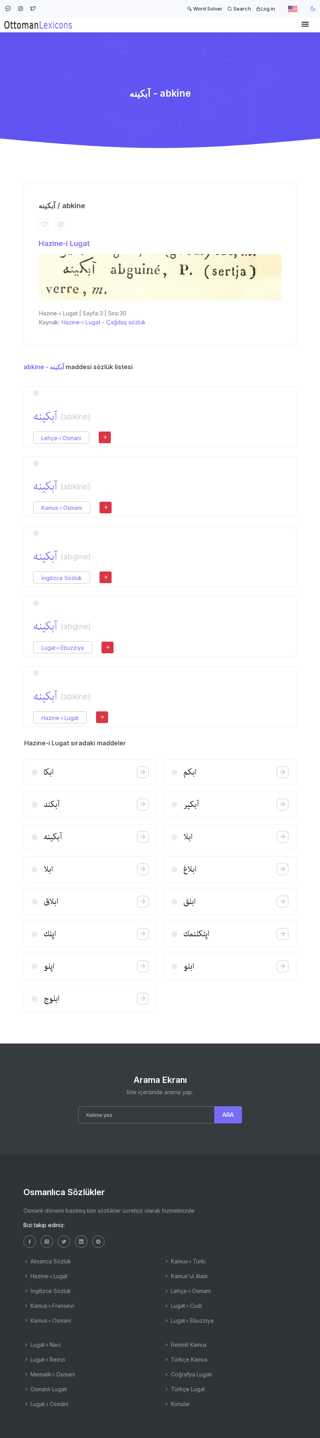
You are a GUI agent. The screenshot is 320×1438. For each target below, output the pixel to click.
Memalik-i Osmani (52, 1374)
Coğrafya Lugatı (190, 1374)
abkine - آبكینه (43, 367)
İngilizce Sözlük (61, 578)
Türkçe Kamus (188, 1359)
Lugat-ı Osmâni (48, 1404)
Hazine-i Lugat (64, 243)
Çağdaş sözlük (126, 322)
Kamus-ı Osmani (61, 507)
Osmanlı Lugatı (48, 1389)
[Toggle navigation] (305, 24)
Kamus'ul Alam (188, 1276)
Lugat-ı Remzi (47, 1359)
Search (241, 8)
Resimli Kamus (188, 1344)
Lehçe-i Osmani (61, 438)
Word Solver (207, 8)
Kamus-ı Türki (187, 1261)
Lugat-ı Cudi (185, 1305)
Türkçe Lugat (187, 1389)
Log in (268, 8)
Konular (179, 1404)
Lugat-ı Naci (45, 1344)
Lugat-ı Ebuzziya (62, 647)
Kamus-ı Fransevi (51, 1305)
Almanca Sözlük (50, 1261)
